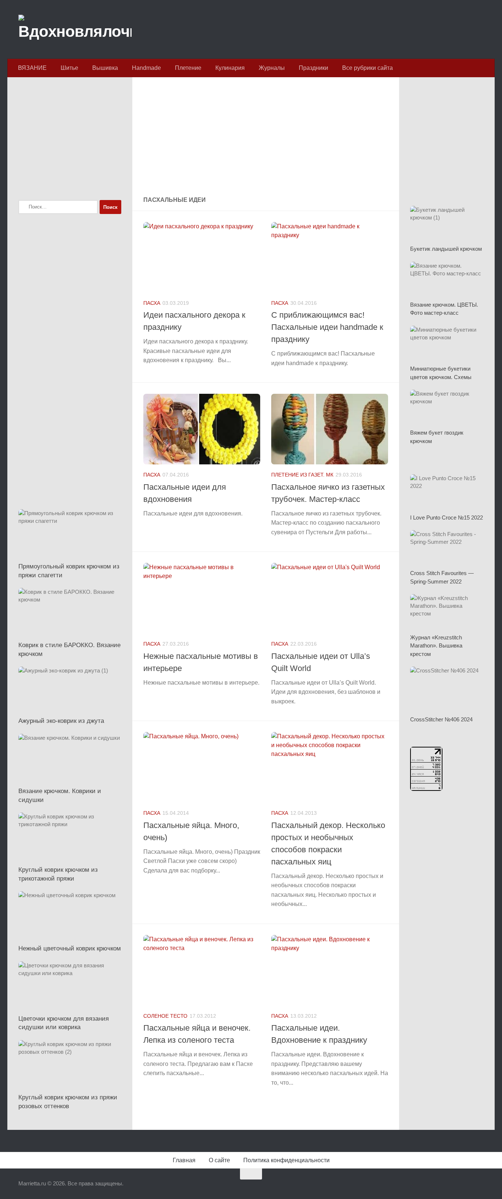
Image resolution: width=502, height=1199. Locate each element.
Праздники (313, 68)
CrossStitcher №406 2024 (441, 719)
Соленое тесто (165, 1016)
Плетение (188, 68)
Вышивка (105, 68)
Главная (184, 1160)
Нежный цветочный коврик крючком (69, 948)
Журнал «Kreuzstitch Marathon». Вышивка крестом (436, 645)
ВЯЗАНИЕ (32, 68)
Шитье (69, 68)
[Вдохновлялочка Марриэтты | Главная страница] (75, 29)
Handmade (146, 68)
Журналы (272, 68)
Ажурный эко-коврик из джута (61, 720)
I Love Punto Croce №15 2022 (446, 517)
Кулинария (230, 68)
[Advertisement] (265, 137)
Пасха (151, 303)
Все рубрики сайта (367, 68)
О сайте (219, 1160)
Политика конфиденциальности (286, 1160)
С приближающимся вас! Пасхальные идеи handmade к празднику (327, 327)
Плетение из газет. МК (302, 475)
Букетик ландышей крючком (446, 249)
